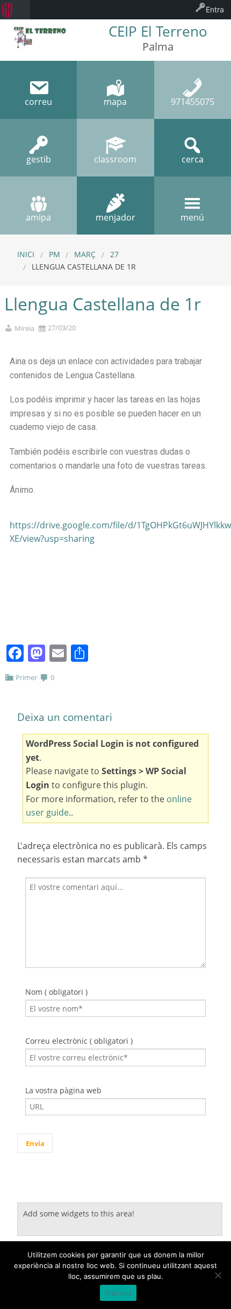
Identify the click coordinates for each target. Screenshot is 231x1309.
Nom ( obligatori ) (56, 992)
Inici (25, 254)
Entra (215, 9)
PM (54, 254)
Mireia (24, 328)
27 (114, 254)
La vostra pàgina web (63, 1090)
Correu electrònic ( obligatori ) (79, 1041)
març (85, 254)
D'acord (118, 1293)
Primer (26, 677)
